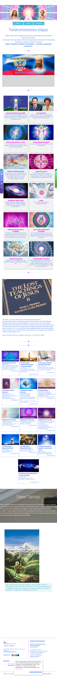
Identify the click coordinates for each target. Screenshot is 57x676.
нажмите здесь (19, 668)
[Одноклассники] (14, 655)
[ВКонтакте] (12, 655)
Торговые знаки (34, 646)
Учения (28, 23)
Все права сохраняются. (46, 673)
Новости (18, 23)
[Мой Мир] (16, 655)
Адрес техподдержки (13, 664)
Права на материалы (35, 645)
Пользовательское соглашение (37, 644)
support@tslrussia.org (13, 665)
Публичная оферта (34, 656)
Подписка (38, 23)
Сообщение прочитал (35, 672)
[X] (18, 655)
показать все (15, 370)
